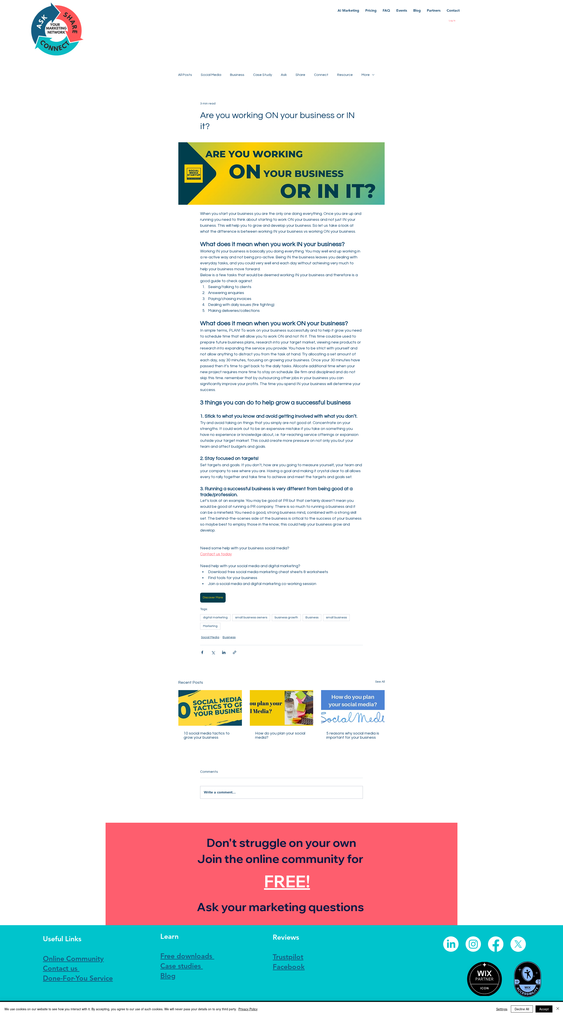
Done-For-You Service (78, 978)
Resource (345, 75)
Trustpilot (288, 956)
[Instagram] (473, 944)
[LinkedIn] (451, 944)
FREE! (287, 881)
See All (380, 681)
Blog (167, 975)
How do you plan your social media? (280, 735)
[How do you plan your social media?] (281, 708)
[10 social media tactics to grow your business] (210, 708)
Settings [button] (501, 1009)
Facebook (289, 966)
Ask (284, 75)
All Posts (185, 75)
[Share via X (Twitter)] (213, 652)
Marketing (210, 626)
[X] (518, 944)
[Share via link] (234, 652)
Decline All (522, 1009)
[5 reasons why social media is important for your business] (353, 708)
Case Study (262, 75)
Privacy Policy (248, 1009)
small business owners (251, 617)
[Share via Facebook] (202, 652)
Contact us (61, 968)
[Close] (557, 1008)
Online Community (73, 958)
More (366, 75)
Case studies (181, 965)
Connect (321, 75)
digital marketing (215, 617)
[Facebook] (495, 944)
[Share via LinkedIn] (224, 652)
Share (300, 75)
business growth (286, 617)
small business (336, 617)
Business (237, 75)
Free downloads (187, 955)
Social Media (211, 75)
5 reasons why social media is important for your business (352, 735)
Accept (544, 1009)
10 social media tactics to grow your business (207, 735)
